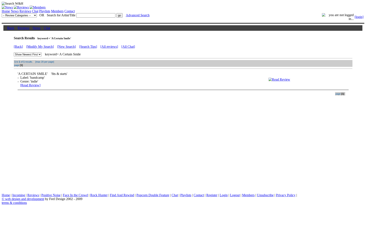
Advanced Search (138, 15)
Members (57, 11)
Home (6, 11)
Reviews (25, 11)
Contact (69, 11)
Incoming (18, 195)
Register (211, 195)
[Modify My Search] (40, 46)
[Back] (18, 46)
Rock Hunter (99, 195)
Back (10, 28)
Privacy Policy (285, 195)
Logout (235, 195)
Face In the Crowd (75, 195)
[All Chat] (128, 46)
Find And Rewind (122, 195)
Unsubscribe (265, 195)
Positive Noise (51, 195)
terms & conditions (14, 203)
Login (224, 195)
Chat (35, 11)
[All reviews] (109, 46)
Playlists (44, 11)
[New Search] (66, 46)
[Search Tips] (88, 46)
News (15, 11)
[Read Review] (30, 85)
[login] (359, 17)
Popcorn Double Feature (152, 195)
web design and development (24, 199)
